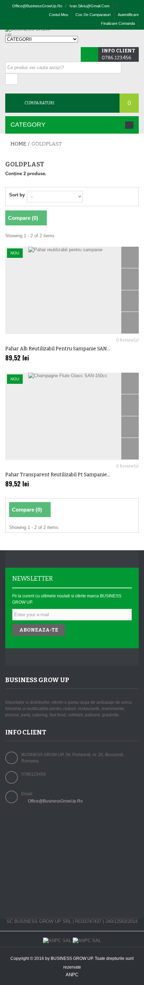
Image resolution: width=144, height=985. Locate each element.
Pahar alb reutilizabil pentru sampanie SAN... (57, 349)
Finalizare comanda (118, 23)
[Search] (11, 79)
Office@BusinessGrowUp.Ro (55, 801)
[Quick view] (130, 258)
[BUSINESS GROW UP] (29, 32)
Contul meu (58, 15)
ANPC (72, 974)
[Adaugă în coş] (130, 279)
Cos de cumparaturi (92, 15)
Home (18, 144)
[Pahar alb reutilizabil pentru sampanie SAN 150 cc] (72, 290)
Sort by (17, 194)
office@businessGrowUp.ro (37, 6)
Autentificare (128, 15)
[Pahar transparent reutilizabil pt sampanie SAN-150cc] (72, 416)
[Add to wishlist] (130, 323)
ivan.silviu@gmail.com (89, 6)
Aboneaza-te (38, 630)
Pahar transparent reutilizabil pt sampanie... (57, 475)
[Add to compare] (130, 301)
